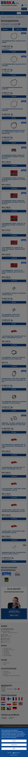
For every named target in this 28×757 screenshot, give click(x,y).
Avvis (14, 740)
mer (14, 748)
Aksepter (14, 744)
